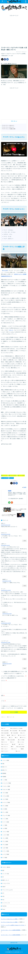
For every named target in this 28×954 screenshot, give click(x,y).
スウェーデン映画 (6, 815)
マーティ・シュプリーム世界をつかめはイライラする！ (13, 925)
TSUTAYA (4, 906)
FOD (3, 896)
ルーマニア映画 (5, 854)
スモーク (11, 330)
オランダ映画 (5, 805)
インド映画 (4, 779)
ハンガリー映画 (5, 834)
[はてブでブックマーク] (7, 59)
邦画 (3, 763)
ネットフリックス (6, 902)
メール (3, 700)
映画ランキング (5, 880)
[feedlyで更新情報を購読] (9, 502)
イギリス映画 (5, 792)
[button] (25, 475)
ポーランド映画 (5, 851)
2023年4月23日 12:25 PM (6, 590)
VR (3, 876)
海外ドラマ (4, 766)
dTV (3, 893)
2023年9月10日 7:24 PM (5, 642)
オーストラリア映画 (6, 783)
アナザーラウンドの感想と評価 (8, 128)
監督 (3, 870)
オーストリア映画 (6, 802)
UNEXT (3, 886)
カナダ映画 (4, 809)
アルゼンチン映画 (6, 789)
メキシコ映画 (5, 838)
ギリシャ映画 (5, 812)
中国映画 (4, 776)
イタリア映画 (5, 799)
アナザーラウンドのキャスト (8, 127)
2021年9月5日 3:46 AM (5, 545)
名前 (3, 695)
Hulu (3, 899)
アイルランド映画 (6, 786)
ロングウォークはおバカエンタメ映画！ (9, 919)
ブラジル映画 (5, 844)
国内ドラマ (4, 770)
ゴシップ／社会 (5, 873)
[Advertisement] (14, 30)
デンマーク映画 (5, 822)
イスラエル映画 (5, 796)
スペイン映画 (5, 818)
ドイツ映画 (4, 825)
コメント (4, 680)
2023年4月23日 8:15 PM (6, 613)
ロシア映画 (4, 857)
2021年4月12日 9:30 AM (5, 534)
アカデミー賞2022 (6, 867)
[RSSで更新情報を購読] (12, 502)
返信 (25, 529)
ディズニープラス (6, 883)
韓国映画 (4, 773)
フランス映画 (5, 841)
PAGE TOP (14, 942)
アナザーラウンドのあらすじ (8, 125)
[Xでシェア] (2, 59)
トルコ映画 (4, 828)
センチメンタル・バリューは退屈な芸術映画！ (11, 930)
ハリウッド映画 (5, 760)
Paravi (3, 909)
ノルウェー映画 (5, 831)
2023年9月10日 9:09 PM (6, 663)
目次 (12, 121)
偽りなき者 (5, 270)
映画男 (9, 490)
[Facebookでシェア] (5, 59)
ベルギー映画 (5, 847)
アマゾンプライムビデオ (7, 889)
